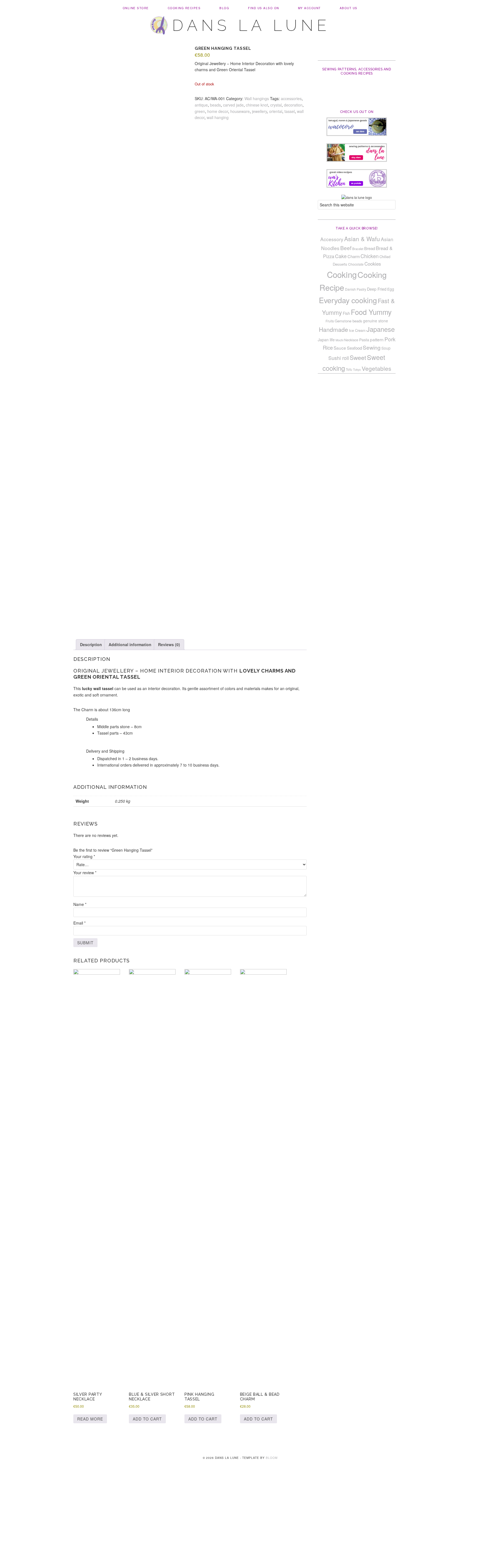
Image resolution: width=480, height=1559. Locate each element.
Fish (346, 313)
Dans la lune (251, 25)
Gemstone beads (348, 320)
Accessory (331, 239)
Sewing (372, 347)
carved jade (233, 105)
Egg (390, 289)
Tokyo (357, 369)
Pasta (364, 339)
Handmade (333, 329)
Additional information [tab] (130, 644)
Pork (390, 339)
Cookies (372, 263)
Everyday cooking (348, 300)
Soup (386, 348)
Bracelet (357, 248)
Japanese (380, 329)
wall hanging (218, 117)
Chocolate (356, 264)
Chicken (370, 256)
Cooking (342, 274)
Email (79, 923)
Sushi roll (338, 357)
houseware (240, 111)
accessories (291, 98)
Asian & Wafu (362, 238)
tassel (289, 111)
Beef (345, 247)
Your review (84, 872)
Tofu (349, 369)
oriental (275, 111)
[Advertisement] (240, 1518)
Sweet (358, 357)
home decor (217, 111)
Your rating (84, 856)
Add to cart (147, 1419)
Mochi (339, 340)
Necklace (351, 339)
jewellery (259, 111)
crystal (276, 105)
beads (215, 105)
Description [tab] (91, 644)
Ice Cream (357, 330)
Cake (341, 256)
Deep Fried (376, 289)
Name (79, 904)
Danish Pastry (355, 289)
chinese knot (257, 105)
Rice (328, 347)
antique (201, 105)
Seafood (354, 348)
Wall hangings (256, 98)
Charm (354, 256)
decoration (293, 105)
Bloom (272, 1458)
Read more (90, 1419)
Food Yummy (371, 312)
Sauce (340, 348)
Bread (369, 248)
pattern (377, 339)
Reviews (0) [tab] (169, 644)
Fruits (330, 320)
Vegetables (376, 368)
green (200, 111)
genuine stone (375, 320)
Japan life (326, 339)
